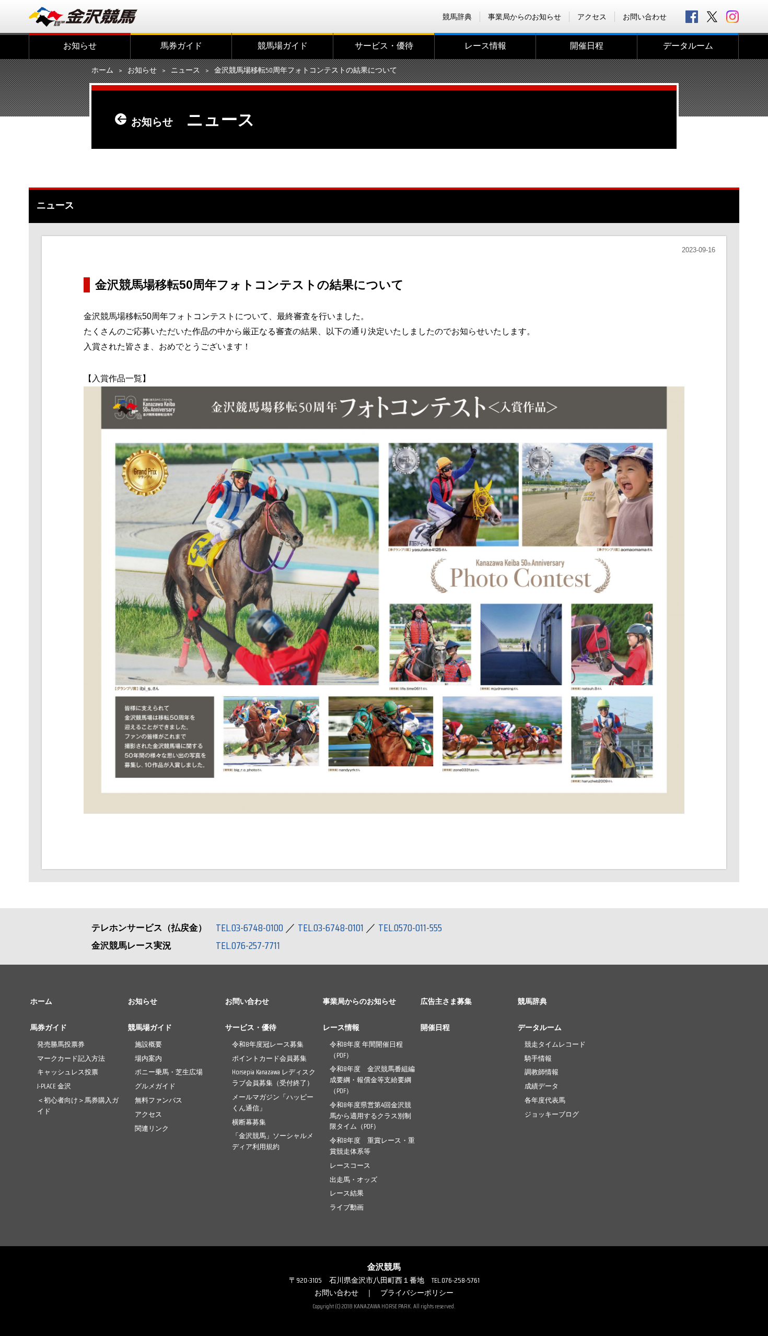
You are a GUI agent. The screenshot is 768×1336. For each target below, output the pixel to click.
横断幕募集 (249, 1122)
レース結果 (347, 1193)
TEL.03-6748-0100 (249, 927)
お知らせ (80, 45)
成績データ (541, 1086)
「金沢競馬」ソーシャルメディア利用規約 (272, 1141)
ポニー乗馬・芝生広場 (169, 1072)
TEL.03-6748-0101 (331, 927)
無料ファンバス (158, 1100)
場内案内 (148, 1058)
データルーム (688, 45)
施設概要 (148, 1044)
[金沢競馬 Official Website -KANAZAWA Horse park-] (83, 17)
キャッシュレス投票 (67, 1072)
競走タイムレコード (555, 1044)
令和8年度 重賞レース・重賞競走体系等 (372, 1146)
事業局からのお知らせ (524, 16)
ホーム (102, 70)
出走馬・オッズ (353, 1179)
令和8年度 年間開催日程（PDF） (366, 1050)
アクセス (592, 16)
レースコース (350, 1165)
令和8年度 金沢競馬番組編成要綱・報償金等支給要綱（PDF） (372, 1079)
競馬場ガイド (283, 45)
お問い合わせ (645, 16)
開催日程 (586, 45)
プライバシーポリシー (416, 1292)
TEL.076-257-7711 (248, 945)
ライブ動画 (347, 1207)
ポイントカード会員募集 (269, 1058)
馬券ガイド (181, 45)
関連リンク (152, 1128)
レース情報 (485, 45)
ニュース (185, 70)
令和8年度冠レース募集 (268, 1044)
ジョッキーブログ (552, 1114)
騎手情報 (538, 1058)
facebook (692, 17)
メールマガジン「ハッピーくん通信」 (272, 1103)
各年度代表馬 (545, 1100)
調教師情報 (541, 1072)
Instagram (732, 17)
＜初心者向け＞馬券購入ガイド (78, 1106)
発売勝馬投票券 (61, 1044)
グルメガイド (155, 1086)
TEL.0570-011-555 (410, 927)
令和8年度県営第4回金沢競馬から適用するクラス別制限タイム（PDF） (370, 1115)
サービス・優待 (384, 45)
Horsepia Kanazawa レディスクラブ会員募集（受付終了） (274, 1077)
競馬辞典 (457, 16)
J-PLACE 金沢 (54, 1086)
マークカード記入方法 (71, 1058)
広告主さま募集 (446, 1001)
